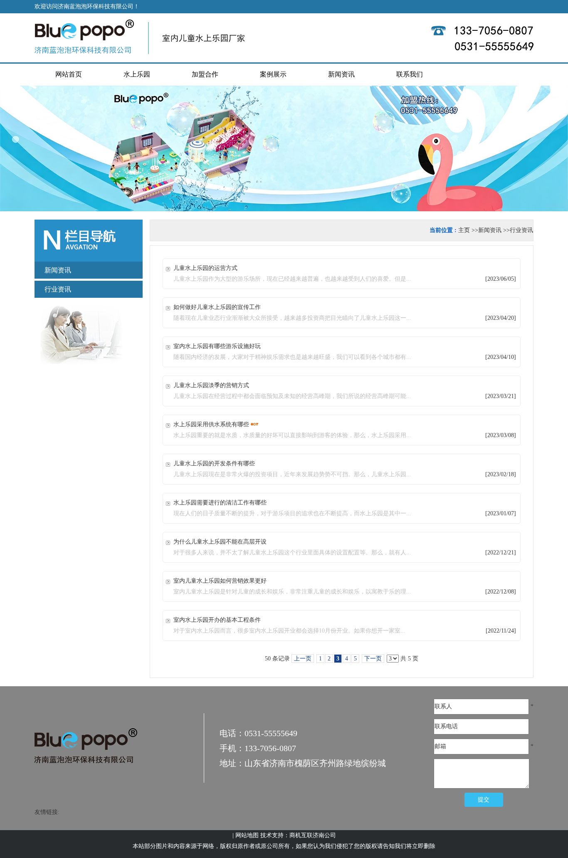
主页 (464, 230)
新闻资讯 (489, 230)
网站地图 (247, 835)
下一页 (373, 658)
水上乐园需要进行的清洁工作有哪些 (220, 502)
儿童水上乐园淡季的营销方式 (211, 385)
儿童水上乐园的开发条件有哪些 (214, 463)
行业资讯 (521, 230)
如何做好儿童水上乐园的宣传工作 (217, 307)
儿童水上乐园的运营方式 (205, 268)
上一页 (302, 658)
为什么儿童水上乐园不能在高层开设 (220, 542)
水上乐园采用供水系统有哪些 (211, 424)
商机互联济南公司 (312, 835)
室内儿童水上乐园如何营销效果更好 (220, 581)
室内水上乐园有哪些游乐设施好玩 (217, 346)
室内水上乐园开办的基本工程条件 (217, 620)
